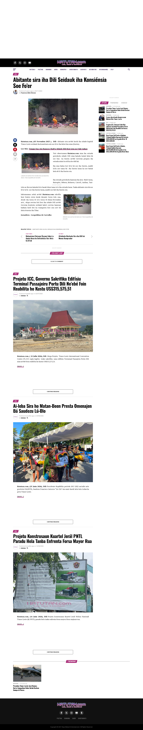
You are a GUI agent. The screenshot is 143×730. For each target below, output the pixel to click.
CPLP (112, 69)
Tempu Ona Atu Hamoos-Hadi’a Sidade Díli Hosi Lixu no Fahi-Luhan (58, 149)
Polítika (40, 69)
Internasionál (103, 69)
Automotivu (93, 69)
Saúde (56, 69)
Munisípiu (63, 69)
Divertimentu (73, 69)
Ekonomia (48, 69)
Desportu (83, 69)
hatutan (23, 295)
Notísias (32, 69)
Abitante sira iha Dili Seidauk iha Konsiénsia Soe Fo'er (51, 229)
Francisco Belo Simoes (28, 93)
